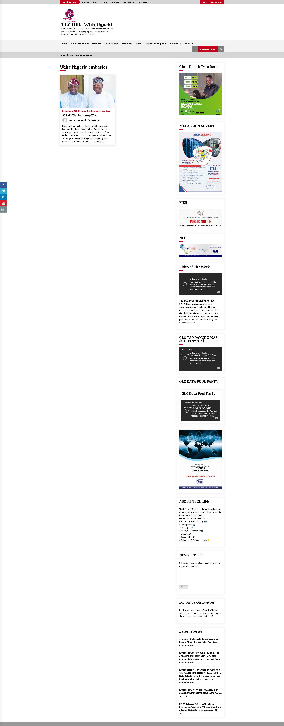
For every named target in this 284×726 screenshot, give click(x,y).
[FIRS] (200, 218)
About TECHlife (78, 43)
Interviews (97, 43)
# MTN (105, 2)
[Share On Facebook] (3, 185)
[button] (195, 49)
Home (64, 43)
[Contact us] (3, 209)
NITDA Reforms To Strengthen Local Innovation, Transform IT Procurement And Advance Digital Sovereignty (200, 706)
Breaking (66, 111)
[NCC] (200, 250)
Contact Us (175, 43)
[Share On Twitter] (3, 191)
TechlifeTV (127, 43)
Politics (91, 111)
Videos (139, 43)
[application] (200, 359)
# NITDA (85, 2)
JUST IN (76, 111)
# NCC (95, 2)
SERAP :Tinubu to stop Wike (80, 115)
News (83, 111)
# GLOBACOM (129, 2)
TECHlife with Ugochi (86, 25)
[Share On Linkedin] (3, 197)
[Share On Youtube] (3, 203)
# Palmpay (143, 2)
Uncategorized (103, 111)
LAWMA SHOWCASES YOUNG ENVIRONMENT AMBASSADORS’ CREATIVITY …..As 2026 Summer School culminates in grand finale (199, 656)
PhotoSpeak (112, 43)
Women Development (156, 43)
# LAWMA (115, 2)
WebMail (189, 43)
